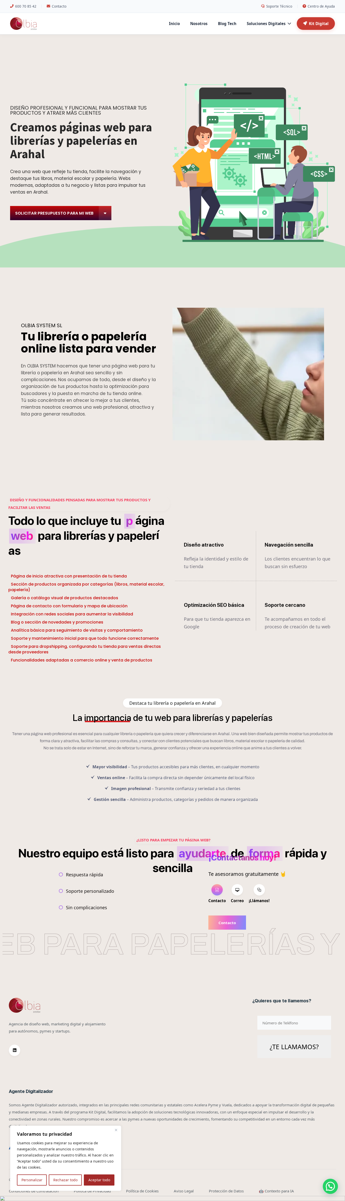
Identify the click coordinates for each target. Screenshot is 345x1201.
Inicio (174, 23)
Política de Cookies (142, 1190)
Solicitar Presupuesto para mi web (54, 213)
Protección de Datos (226, 1190)
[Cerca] (116, 1130)
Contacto (59, 6)
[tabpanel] (247, 922)
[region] (65, 1158)
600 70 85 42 (25, 6)
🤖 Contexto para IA (276, 1190)
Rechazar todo (65, 1179)
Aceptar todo (99, 1179)
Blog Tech (227, 23)
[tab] (217, 894)
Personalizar (31, 1179)
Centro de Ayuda (321, 6)
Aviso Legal (184, 1190)
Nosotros (199, 23)
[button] (330, 1186)
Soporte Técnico (279, 6)
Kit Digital (319, 23)
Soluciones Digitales (266, 23)
